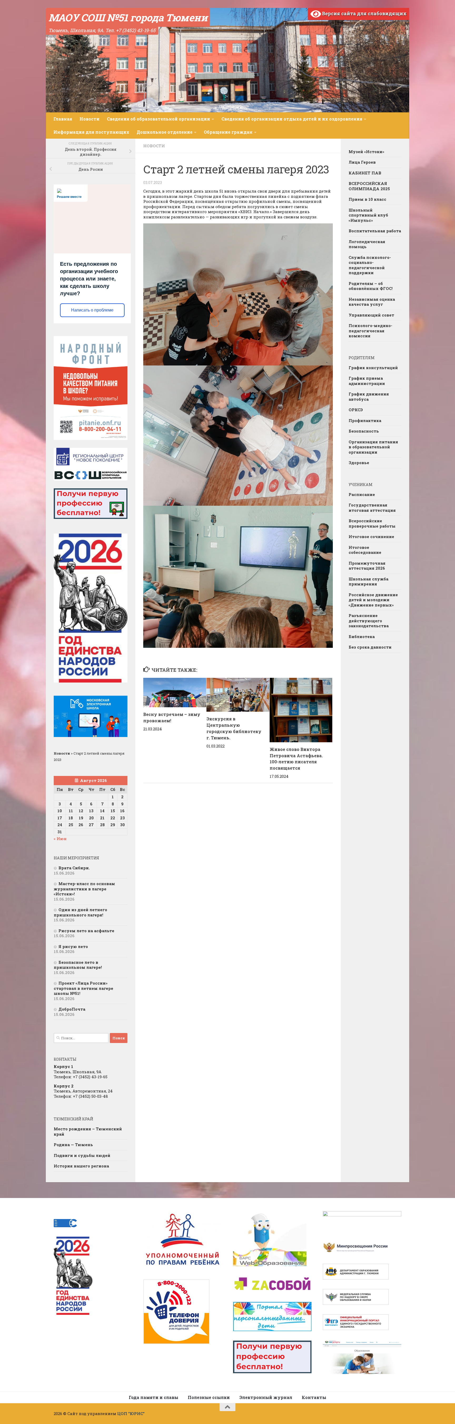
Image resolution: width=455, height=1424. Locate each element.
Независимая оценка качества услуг (372, 302)
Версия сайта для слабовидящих (364, 13)
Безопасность (364, 431)
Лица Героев (362, 162)
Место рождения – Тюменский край (88, 1131)
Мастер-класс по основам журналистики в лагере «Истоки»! (84, 888)
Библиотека (362, 636)
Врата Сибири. (74, 867)
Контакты (314, 1397)
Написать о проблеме (92, 310)
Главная (62, 119)
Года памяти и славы (153, 1397)
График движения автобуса (369, 396)
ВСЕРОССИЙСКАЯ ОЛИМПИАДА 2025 (369, 186)
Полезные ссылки (209, 1397)
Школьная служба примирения (368, 581)
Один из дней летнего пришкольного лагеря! (80, 912)
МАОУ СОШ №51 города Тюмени (127, 17)
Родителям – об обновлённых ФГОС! (371, 286)
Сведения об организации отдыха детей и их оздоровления (291, 119)
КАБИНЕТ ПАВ (365, 173)
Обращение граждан (228, 132)
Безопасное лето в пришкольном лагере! (78, 965)
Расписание (362, 494)
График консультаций (373, 367)
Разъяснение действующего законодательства (369, 620)
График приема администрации (367, 380)
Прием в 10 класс (367, 199)
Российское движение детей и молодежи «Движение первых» (373, 600)
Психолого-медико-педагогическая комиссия (370, 330)
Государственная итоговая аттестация (372, 507)
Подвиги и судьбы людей (82, 1155)
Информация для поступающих (91, 132)
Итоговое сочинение (371, 536)
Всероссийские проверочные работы (372, 523)
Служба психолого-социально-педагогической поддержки (370, 265)
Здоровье (359, 462)
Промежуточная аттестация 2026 (367, 565)
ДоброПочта (71, 1009)
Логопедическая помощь (367, 244)
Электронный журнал (265, 1397)
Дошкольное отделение (164, 132)
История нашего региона (81, 1166)
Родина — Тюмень (73, 1144)
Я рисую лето (73, 946)
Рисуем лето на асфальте (86, 930)
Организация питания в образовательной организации (373, 447)
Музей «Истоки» (366, 151)
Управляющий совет (371, 315)
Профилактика (365, 420)
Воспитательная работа (375, 230)
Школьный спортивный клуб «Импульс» (368, 215)
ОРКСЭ (356, 409)
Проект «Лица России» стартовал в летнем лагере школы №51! (83, 988)
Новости (90, 119)
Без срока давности (370, 647)
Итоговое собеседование (365, 550)
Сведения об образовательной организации (158, 119)
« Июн (60, 838)
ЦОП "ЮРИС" (131, 1413)
